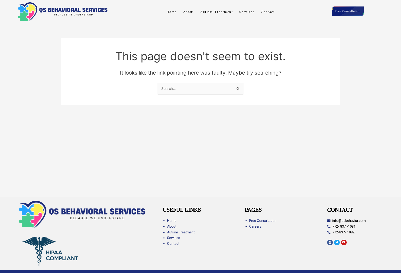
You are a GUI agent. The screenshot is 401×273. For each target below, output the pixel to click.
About (188, 12)
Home (172, 12)
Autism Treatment (216, 12)
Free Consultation (347, 11)
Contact (268, 12)
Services (247, 12)
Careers (255, 226)
